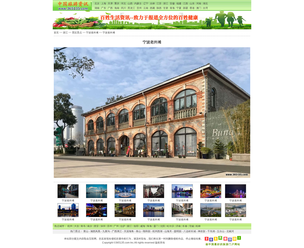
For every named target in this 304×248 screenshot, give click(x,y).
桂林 (198, 226)
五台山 (220, 231)
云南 (145, 8)
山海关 (168, 231)
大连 (76, 226)
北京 (97, 3)
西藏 (152, 8)
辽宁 (145, 3)
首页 (56, 32)
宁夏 (178, 8)
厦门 (155, 226)
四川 (123, 8)
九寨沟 (106, 231)
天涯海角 (129, 231)
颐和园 (146, 231)
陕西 (159, 8)
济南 (178, 226)
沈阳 (162, 226)
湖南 (97, 8)
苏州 (109, 226)
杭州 (69, 226)
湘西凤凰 (95, 231)
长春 (184, 226)
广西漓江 (117, 231)
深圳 (103, 226)
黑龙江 (131, 8)
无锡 (191, 226)
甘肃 (165, 8)
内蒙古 (138, 3)
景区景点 (77, 32)
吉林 (152, 3)
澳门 (198, 8)
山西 (130, 3)
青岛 (83, 226)
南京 (89, 226)
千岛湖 (211, 231)
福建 (178, 3)
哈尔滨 (170, 226)
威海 (142, 226)
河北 (123, 3)
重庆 (116, 3)
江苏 (159, 3)
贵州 (139, 8)
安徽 (172, 3)
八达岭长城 (189, 231)
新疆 (185, 8)
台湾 (205, 8)
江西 (185, 3)
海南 (116, 8)
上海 (103, 3)
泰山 (138, 231)
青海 (172, 8)
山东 (192, 3)
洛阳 (136, 226)
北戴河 (230, 231)
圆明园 (177, 231)
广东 (103, 8)
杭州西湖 (157, 231)
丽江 (129, 226)
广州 (116, 226)
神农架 (201, 231)
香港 (192, 8)
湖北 (205, 3)
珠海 (149, 226)
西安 (96, 226)
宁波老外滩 (92, 32)
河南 (198, 3)
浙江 (165, 3)
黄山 (85, 231)
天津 (110, 3)
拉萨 (122, 226)
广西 (110, 8)
